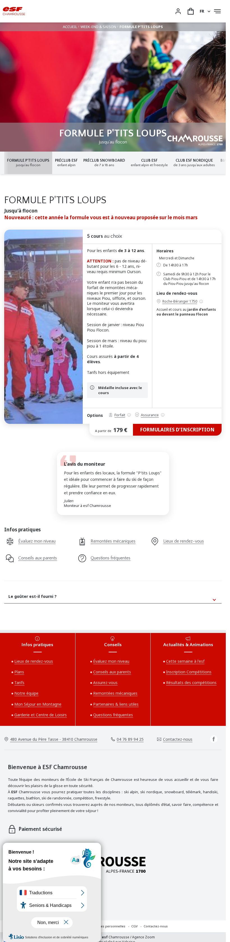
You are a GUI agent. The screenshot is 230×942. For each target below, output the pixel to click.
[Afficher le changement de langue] (208, 11)
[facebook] (213, 739)
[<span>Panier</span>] (191, 11)
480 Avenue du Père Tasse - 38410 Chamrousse (53, 739)
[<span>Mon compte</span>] (178, 11)
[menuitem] (111, 926)
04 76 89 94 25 (130, 739)
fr (202, 11)
